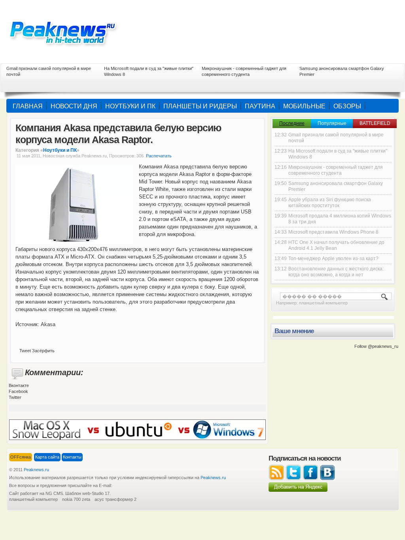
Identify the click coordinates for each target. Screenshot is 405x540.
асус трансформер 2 (115, 499)
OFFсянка (20, 457)
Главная (28, 106)
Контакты (72, 457)
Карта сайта (47, 457)
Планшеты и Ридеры (200, 106)
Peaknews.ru (36, 469)
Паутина (260, 106)
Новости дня (74, 106)
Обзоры (347, 106)
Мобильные (304, 106)
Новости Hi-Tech (68, 31)
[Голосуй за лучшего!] (137, 429)
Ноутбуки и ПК (130, 106)
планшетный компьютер (323, 302)
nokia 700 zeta (76, 499)
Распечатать (159, 155)
